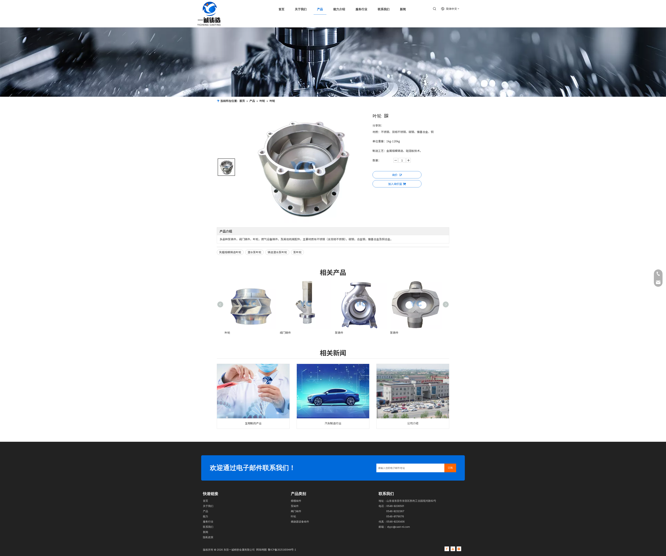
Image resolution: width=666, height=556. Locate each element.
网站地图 (261, 549)
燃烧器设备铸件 (300, 521)
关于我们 (208, 506)
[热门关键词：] (435, 9)
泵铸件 (339, 332)
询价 (395, 175)
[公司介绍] (413, 391)
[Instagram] (459, 548)
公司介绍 (412, 423)
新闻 (205, 532)
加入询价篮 (395, 184)
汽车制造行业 (333, 423)
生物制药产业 (253, 423)
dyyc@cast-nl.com (398, 526)
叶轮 (227, 332)
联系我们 (208, 526)
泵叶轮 (297, 252)
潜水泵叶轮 (254, 252)
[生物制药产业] (253, 391)
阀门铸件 (285, 332)
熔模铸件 (296, 500)
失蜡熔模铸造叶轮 (230, 252)
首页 (205, 500)
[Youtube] (453, 548)
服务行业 (208, 521)
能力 (205, 516)
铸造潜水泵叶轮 (277, 252)
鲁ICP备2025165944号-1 (282, 549)
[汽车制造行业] (333, 391)
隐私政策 (208, 537)
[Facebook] (447, 548)
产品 (205, 511)
